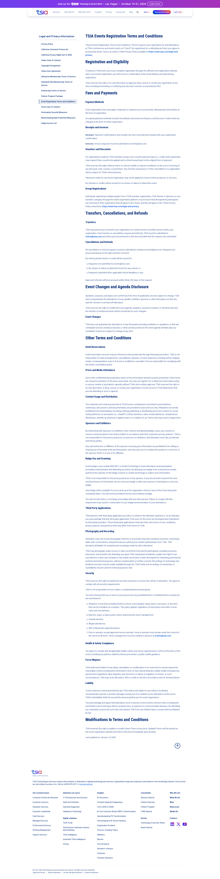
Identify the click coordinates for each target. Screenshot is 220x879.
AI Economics (102, 798)
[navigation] (42, 12)
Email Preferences (54, 872)
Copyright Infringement (50, 66)
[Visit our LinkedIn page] (172, 824)
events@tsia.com (93, 236)
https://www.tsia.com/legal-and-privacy (120, 206)
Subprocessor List (49, 123)
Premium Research (105, 858)
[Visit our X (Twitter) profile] (178, 824)
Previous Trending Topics (107, 830)
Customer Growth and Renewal (45, 798)
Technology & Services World (153, 823)
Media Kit (174, 811)
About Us (56, 12)
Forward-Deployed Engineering (109, 802)
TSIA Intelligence (70, 835)
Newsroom (174, 807)
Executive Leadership (41, 811)
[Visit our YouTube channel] (184, 824)
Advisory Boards (147, 798)
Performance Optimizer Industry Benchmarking (76, 828)
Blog (131, 12)
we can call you (86, 784)
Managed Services (40, 821)
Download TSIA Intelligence (74, 839)
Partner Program (147, 807)
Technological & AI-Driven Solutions (111, 821)
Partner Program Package (52, 96)
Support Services (40, 835)
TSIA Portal (67, 823)
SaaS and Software (71, 802)
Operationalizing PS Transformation (111, 816)
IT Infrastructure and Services (75, 798)
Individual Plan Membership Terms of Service (56, 83)
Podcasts (101, 853)
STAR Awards (146, 811)
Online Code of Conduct (51, 60)
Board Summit (146, 827)
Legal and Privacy (39, 872)
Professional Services (42, 825)
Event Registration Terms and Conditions (58, 101)
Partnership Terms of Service (53, 91)
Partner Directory (148, 802)
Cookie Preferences (91, 872)
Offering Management (42, 830)
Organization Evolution (106, 825)
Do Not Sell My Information (72, 872)
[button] (84, 12)
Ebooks (100, 839)
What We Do (69, 12)
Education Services (40, 807)
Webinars (101, 835)
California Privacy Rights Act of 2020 (56, 55)
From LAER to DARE (105, 807)
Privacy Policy (47, 44)
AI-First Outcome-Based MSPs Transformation (116, 811)
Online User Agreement (50, 71)
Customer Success (40, 802)
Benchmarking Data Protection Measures (58, 118)
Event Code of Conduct (50, 107)
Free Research (103, 844)
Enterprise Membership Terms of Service (58, 76)
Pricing (109, 12)
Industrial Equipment (71, 807)
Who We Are (175, 793)
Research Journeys (105, 848)
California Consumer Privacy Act (54, 49)
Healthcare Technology (72, 811)
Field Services (38, 816)
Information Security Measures (54, 112)
